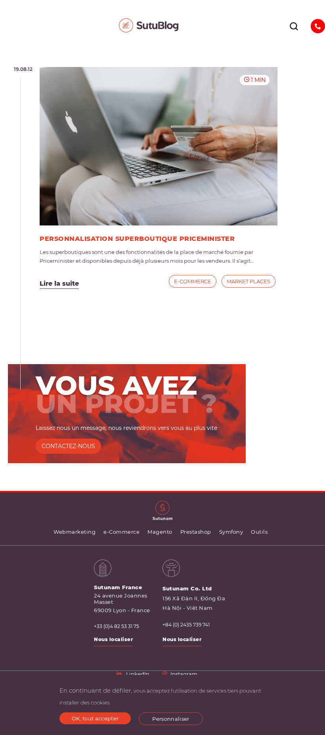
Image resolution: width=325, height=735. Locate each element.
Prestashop (195, 532)
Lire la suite (59, 283)
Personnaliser (170, 719)
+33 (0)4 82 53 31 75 (116, 626)
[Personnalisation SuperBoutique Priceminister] (158, 146)
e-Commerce (192, 281)
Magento (159, 532)
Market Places (248, 281)
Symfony (231, 532)
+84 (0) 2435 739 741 (186, 624)
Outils (259, 532)
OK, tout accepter (95, 718)
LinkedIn (138, 674)
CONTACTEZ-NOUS (68, 446)
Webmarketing (75, 532)
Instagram (183, 674)
